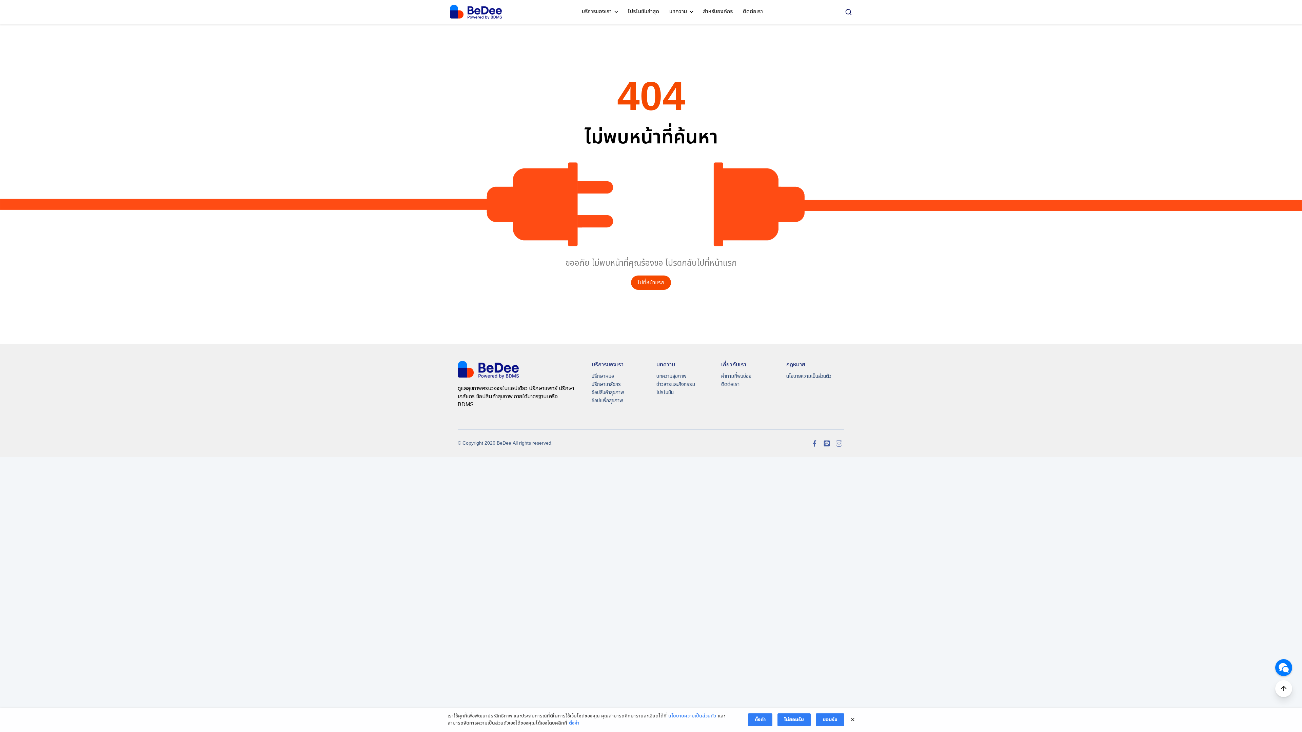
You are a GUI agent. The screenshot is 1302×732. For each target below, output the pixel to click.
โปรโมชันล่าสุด (643, 12)
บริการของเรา (597, 12)
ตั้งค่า (574, 723)
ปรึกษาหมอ (603, 376)
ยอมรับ (830, 719)
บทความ (678, 12)
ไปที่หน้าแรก (651, 283)
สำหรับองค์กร (718, 12)
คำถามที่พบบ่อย (736, 376)
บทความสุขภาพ (671, 376)
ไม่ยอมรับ (794, 719)
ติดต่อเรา (753, 12)
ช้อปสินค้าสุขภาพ (608, 392)
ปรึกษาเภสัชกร (606, 384)
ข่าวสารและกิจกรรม (675, 384)
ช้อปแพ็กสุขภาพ (607, 400)
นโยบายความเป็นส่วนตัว (808, 376)
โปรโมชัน (665, 392)
